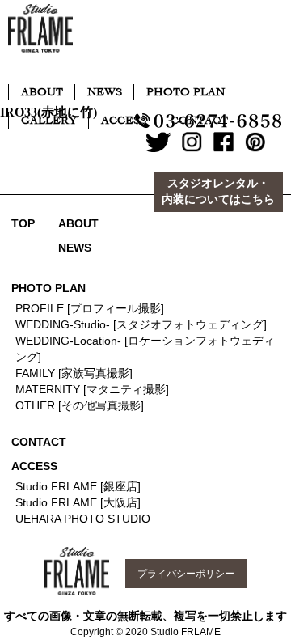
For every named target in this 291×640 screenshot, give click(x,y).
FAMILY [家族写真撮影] (74, 373)
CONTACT (38, 441)
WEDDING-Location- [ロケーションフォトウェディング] (145, 348)
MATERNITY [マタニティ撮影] (92, 389)
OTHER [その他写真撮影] (79, 405)
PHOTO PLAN (48, 288)
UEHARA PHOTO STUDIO (82, 518)
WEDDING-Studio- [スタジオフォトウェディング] (141, 324)
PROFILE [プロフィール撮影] (89, 308)
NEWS (74, 247)
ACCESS (34, 466)
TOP (23, 223)
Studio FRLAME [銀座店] (78, 486)
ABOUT (78, 223)
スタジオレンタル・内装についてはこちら (218, 191)
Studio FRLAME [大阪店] (78, 502)
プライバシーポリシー (185, 573)
